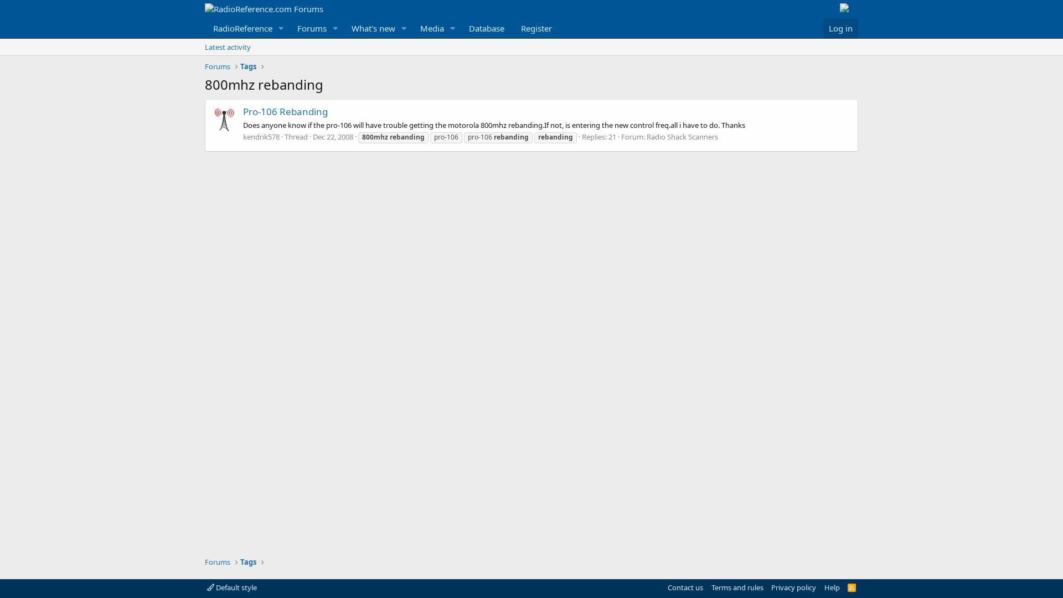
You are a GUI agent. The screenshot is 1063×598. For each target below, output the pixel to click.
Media (432, 28)
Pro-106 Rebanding (285, 111)
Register (536, 28)
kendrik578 (261, 137)
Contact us (685, 587)
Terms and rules (737, 587)
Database (486, 28)
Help (832, 587)
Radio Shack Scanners (682, 137)
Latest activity (228, 47)
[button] (281, 28)
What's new (373, 28)
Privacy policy (793, 587)
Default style (235, 587)
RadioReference (242, 28)
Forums (312, 28)
